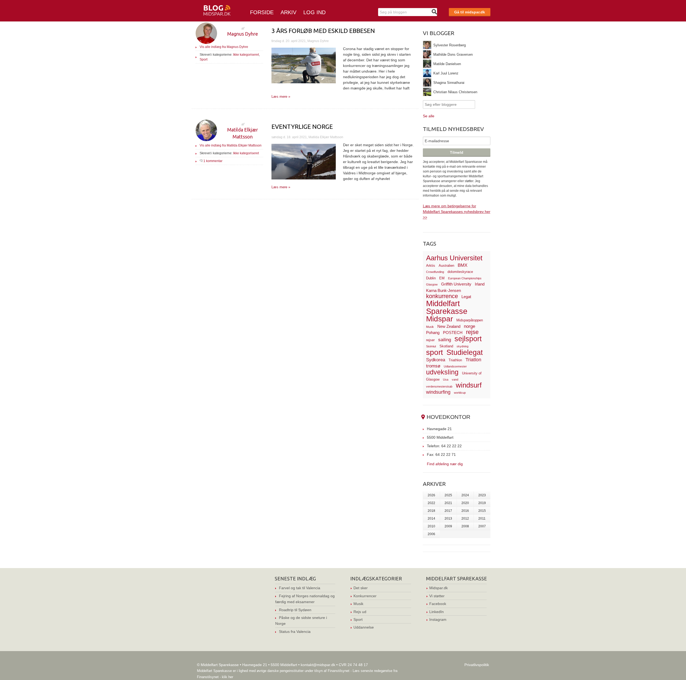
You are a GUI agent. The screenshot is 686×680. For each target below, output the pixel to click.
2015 (482, 511)
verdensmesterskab (439, 386)
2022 (431, 503)
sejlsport (468, 339)
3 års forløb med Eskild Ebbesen (323, 30)
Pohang (432, 332)
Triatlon (473, 359)
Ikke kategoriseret (246, 55)
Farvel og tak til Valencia (299, 588)
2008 (465, 526)
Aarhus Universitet (454, 258)
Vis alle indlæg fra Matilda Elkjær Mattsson (231, 145)
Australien (446, 266)
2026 (431, 495)
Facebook (437, 604)
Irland (479, 284)
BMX (462, 265)
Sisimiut (431, 346)
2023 (482, 495)
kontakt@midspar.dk (318, 665)
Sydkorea (435, 359)
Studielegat (464, 352)
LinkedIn (436, 612)
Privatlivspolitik (476, 665)
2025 (448, 495)
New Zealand (448, 326)
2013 (448, 518)
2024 (465, 495)
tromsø (433, 366)
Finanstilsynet (338, 671)
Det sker (360, 588)
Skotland (446, 346)
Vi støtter (437, 596)
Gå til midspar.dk (469, 12)
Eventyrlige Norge (302, 126)
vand (455, 379)
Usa (445, 379)
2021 (448, 503)
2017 (448, 511)
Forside (262, 12)
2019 (482, 503)
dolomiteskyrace (460, 272)
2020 (465, 503)
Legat (466, 296)
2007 (482, 526)
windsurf (469, 385)
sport (434, 352)
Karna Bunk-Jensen (443, 290)
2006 (431, 534)
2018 (431, 511)
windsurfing (438, 392)
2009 (448, 526)
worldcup (460, 392)
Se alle (428, 116)
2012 (465, 518)
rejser (430, 340)
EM (442, 278)
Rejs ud (359, 612)
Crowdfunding (435, 271)
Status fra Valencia (295, 631)
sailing (444, 339)
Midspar (439, 319)
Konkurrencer (364, 596)
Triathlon (455, 360)
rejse (472, 332)
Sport (203, 59)
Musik (430, 326)
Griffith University (456, 284)
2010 (431, 526)
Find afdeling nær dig (445, 464)
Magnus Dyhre (242, 33)
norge (469, 326)
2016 (465, 511)
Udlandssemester (455, 366)
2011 (482, 518)
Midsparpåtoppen (469, 320)
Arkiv (288, 12)
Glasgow (432, 284)
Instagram (437, 619)
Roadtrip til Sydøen (295, 610)
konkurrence (442, 296)
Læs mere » (280, 97)
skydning (462, 346)
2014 (431, 518)
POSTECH (453, 332)
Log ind (314, 12)
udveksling (442, 372)
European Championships (465, 278)
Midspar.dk (438, 588)
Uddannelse (363, 627)
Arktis (430, 266)
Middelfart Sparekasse (446, 307)
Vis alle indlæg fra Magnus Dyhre (224, 47)
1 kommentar (212, 161)
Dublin (431, 278)
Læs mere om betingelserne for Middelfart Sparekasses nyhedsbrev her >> (456, 211)
